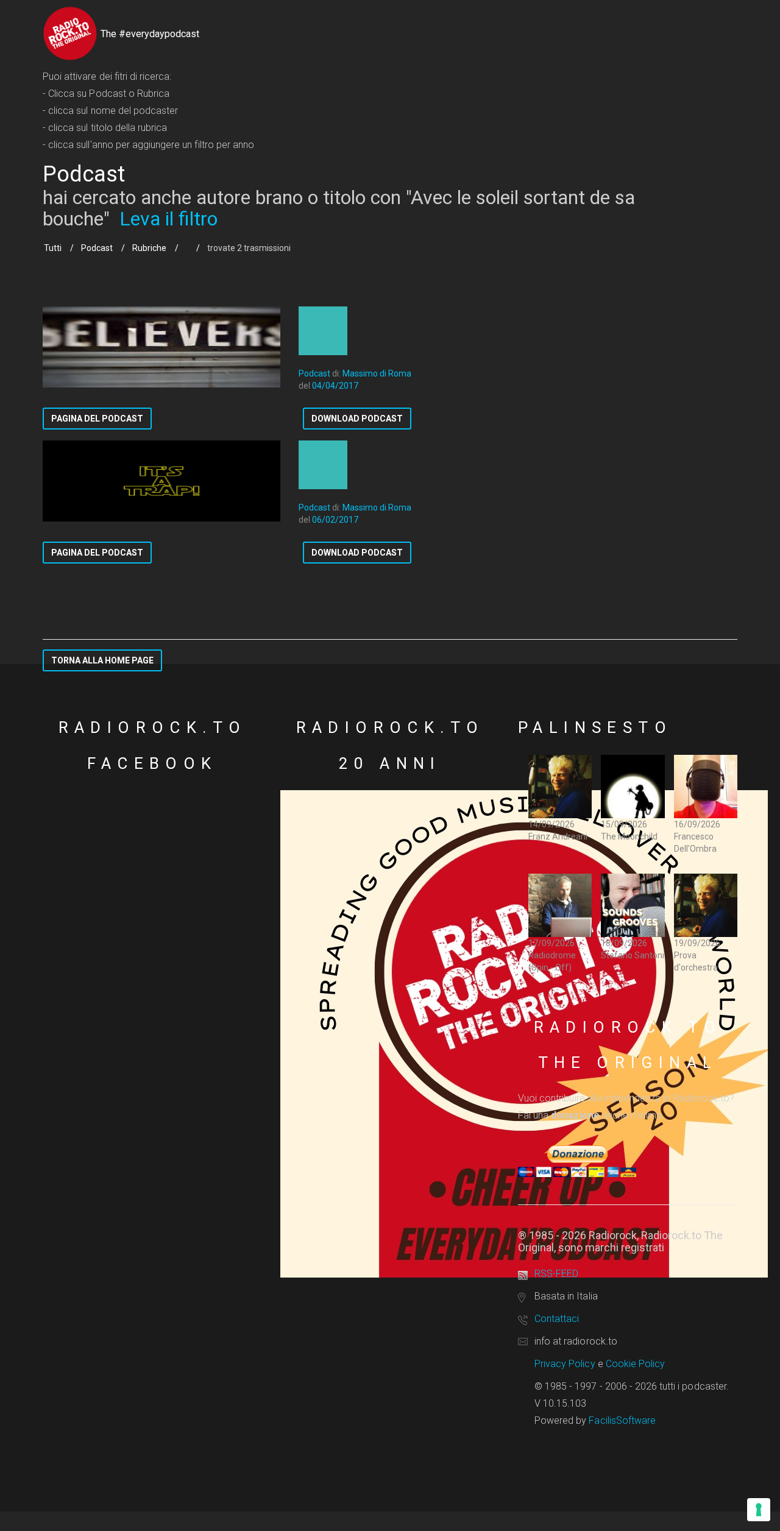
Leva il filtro (168, 218)
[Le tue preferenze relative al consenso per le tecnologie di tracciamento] (758, 1509)
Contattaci (556, 1318)
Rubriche (149, 248)
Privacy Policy (564, 1364)
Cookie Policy (635, 1364)
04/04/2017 (335, 386)
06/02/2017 (335, 520)
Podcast (97, 248)
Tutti (53, 248)
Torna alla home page (102, 660)
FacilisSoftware (622, 1420)
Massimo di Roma (376, 373)
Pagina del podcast (97, 418)
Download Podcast (357, 418)
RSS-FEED (556, 1273)
